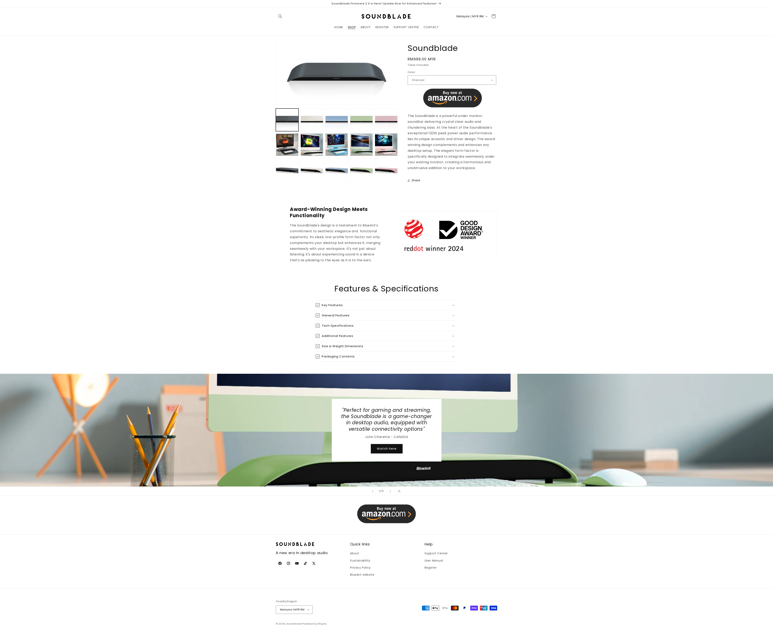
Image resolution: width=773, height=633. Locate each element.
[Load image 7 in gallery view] (312, 144)
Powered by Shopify (314, 623)
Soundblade (294, 623)
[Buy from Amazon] (452, 98)
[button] (280, 16)
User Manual (434, 561)
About (354, 553)
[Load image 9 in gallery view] (361, 144)
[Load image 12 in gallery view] (312, 169)
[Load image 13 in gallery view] (336, 169)
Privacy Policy (360, 568)
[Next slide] (390, 491)
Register (431, 568)
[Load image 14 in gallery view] (361, 169)
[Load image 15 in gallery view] (386, 169)
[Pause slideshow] (400, 491)
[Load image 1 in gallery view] (287, 119)
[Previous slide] (372, 491)
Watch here (386, 445)
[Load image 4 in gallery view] (361, 119)
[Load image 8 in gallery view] (336, 144)
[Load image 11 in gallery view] (287, 169)
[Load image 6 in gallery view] (287, 144)
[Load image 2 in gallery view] (312, 119)
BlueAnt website (362, 575)
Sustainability (360, 561)
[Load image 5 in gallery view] (386, 119)
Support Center (436, 553)
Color (411, 72)
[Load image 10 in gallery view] (386, 144)
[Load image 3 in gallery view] (336, 119)
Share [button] (416, 180)
